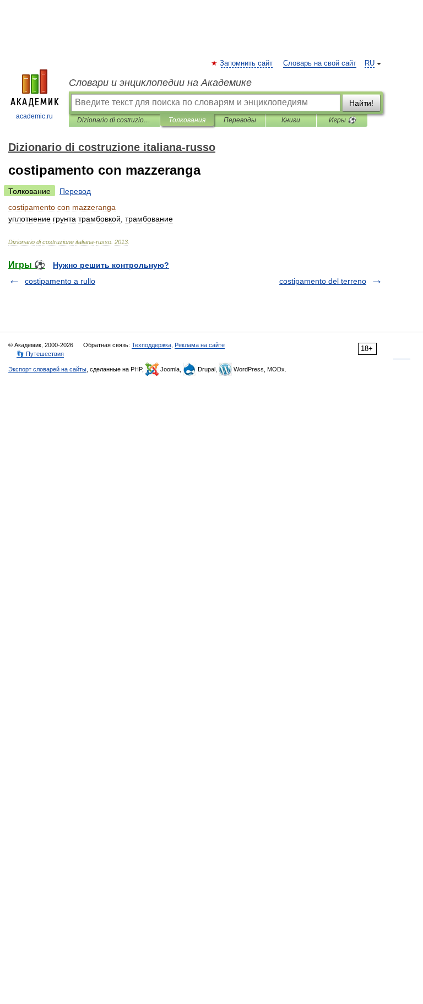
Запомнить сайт (247, 63)
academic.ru (34, 116)
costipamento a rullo (60, 281)
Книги (290, 120)
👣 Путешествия (40, 353)
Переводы (240, 120)
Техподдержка (151, 345)
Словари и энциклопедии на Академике (160, 82)
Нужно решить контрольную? (111, 265)
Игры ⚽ (342, 120)
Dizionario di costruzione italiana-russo (114, 120)
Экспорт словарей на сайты (47, 369)
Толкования (187, 120)
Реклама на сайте (200, 345)
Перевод (75, 191)
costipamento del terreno (322, 281)
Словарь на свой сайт (319, 63)
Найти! (361, 103)
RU (370, 63)
